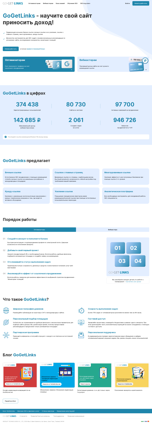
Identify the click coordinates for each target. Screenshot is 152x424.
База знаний (60, 3)
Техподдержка (58, 416)
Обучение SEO (72, 3)
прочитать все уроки (133, 281)
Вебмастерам (48, 3)
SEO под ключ (85, 3)
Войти (127, 3)
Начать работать (141, 3)
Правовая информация (76, 416)
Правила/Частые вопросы (40, 416)
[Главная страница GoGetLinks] (13, 3)
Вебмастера (112, 230)
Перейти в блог (10, 401)
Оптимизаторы (39, 230)
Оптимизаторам (34, 3)
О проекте (23, 416)
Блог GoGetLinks (9, 411)
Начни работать (11, 49)
